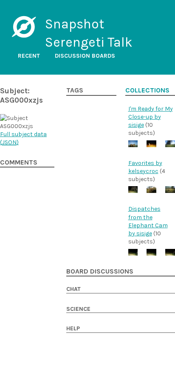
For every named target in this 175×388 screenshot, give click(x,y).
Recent (29, 55)
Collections (147, 90)
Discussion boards (85, 55)
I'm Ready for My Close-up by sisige (150, 117)
